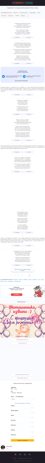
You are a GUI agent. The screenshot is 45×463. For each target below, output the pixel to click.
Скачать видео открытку (21, 377)
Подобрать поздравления (22, 440)
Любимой (25, 279)
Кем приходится (19, 396)
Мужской (14, 392)
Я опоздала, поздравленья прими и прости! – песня (33, 76)
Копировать (17, 37)
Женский (20, 392)
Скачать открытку (22, 343)
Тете (39, 279)
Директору (35, 279)
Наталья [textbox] (13, 399)
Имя (13, 396)
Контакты (30, 458)
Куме (6, 281)
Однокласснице (17, 281)
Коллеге (29, 279)
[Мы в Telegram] (29, 454)
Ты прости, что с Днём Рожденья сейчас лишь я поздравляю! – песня (14, 76)
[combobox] (22, 399)
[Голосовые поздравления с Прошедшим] (28, 16)
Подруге (20, 279)
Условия (14, 458)
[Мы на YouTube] (15, 454)
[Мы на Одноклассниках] (25, 454)
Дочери (2, 281)
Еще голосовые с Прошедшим (21, 80)
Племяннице (10, 281)
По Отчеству (15, 279)
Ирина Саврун (9, 446)
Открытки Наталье (21, 301)
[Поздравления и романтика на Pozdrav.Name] (22, 3)
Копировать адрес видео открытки (21, 374)
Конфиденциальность (22, 458)
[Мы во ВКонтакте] (20, 454)
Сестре (42, 279)
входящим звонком (16, 294)
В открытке (29, 37)
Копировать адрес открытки (22, 339)
